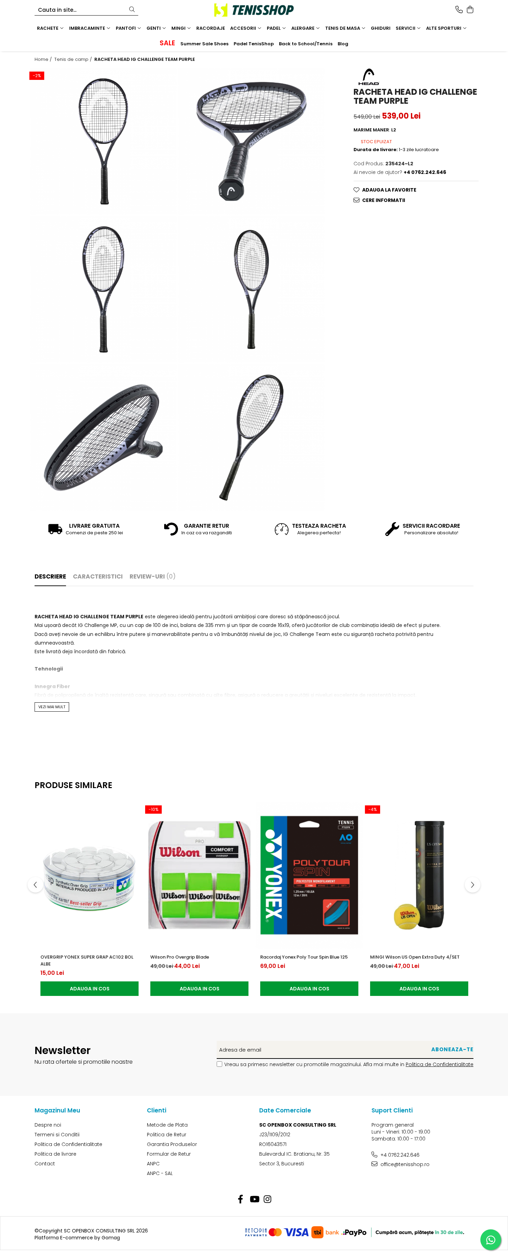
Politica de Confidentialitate (439, 1064)
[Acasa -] (254, 10)
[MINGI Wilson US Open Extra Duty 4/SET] (419, 875)
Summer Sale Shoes (204, 43)
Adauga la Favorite (389, 189)
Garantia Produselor (172, 1144)
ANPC (153, 1163)
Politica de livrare (55, 1153)
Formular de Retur (169, 1153)
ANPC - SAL (160, 1173)
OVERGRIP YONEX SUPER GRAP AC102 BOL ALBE (86, 960)
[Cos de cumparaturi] (469, 10)
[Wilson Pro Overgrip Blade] (199, 875)
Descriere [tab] (50, 576)
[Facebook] (241, 1199)
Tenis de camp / (73, 59)
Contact (45, 1163)
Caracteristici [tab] (98, 576)
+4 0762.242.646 (399, 1155)
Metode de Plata (167, 1124)
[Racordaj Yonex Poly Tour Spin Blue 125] (309, 875)
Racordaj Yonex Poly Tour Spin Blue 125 (304, 957)
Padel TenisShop (254, 43)
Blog (343, 43)
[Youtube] (254, 1199)
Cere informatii (383, 199)
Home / (44, 59)
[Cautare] (132, 10)
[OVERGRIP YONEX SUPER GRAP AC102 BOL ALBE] (89, 875)
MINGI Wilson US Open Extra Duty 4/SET (415, 957)
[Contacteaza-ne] (459, 10)
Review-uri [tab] (153, 576)
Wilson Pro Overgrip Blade (179, 957)
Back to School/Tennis (305, 43)
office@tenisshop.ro (404, 1164)
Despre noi (48, 1124)
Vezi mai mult (51, 707)
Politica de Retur (166, 1134)
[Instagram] (268, 1199)
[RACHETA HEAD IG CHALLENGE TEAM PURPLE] (103, 141)
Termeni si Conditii (57, 1134)
